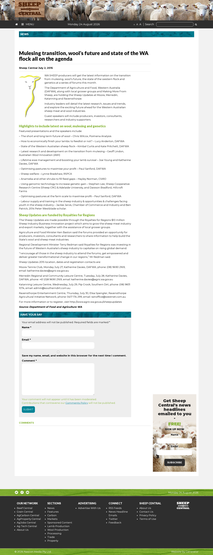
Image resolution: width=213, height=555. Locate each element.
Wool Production (58, 529)
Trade (51, 537)
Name (26, 327)
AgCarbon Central (28, 515)
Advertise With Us (89, 508)
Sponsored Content (59, 522)
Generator (192, 551)
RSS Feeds (115, 508)
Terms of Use (147, 518)
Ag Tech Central (27, 526)
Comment (29, 360)
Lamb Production (58, 526)
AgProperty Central (29, 518)
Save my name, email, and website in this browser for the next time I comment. (74, 355)
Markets (52, 518)
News (50, 508)
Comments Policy (76, 402)
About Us (23, 529)
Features (53, 511)
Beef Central (24, 508)
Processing (54, 533)
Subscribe (174, 462)
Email (26, 339)
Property (52, 540)
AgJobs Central (26, 522)
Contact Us (146, 511)
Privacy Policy (147, 515)
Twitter (113, 518)
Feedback (115, 522)
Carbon (52, 515)
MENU (29, 24)
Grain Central (25, 511)
